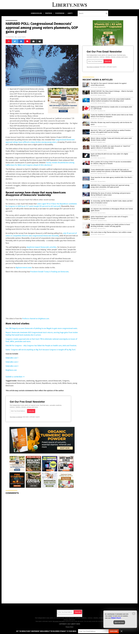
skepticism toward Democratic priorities (41, 247)
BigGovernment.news (24, 268)
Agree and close (119, 622)
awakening (30, 381)
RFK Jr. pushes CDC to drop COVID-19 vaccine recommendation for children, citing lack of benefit (111, 162)
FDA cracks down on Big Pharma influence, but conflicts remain (111, 232)
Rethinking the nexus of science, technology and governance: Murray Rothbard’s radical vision (111, 194)
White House (67, 383)
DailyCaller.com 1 (12, 358)
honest (38, 383)
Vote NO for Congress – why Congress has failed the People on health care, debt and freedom (41, 346)
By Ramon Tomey (102, 126)
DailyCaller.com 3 (12, 366)
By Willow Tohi (101, 87)
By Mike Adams (102, 95)
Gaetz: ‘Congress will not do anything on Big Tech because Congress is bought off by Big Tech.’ (41, 350)
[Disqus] (42, 521)
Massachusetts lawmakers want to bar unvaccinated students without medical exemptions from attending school (111, 100)
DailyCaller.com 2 (12, 362)
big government (41, 381)
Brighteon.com (11, 370)
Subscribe (114, 631)
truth (60, 383)
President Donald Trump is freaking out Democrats (49, 272)
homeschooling (36, 13)
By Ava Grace (101, 165)
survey (54, 383)
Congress (65, 381)
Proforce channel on (35, 319)
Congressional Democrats (15, 383)
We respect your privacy (59, 621)
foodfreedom (59, 13)
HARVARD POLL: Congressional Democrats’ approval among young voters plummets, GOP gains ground (110, 186)
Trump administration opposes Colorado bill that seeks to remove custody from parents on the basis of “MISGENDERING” (111, 170)
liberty (70, 13)
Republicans (46, 383)
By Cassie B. (101, 118)
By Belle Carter (102, 142)
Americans (21, 381)
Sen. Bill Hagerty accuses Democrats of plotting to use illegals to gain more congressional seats (41, 328)
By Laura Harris (102, 103)
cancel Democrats (54, 381)
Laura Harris (21, 37)
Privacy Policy (69, 627)
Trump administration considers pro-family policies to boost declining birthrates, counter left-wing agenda (110, 225)
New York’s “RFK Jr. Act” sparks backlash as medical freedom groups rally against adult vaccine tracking (111, 131)
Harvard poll (30, 383)
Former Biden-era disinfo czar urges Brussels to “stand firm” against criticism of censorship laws (110, 147)
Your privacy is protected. (16, 416)
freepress (48, 13)
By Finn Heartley (102, 205)
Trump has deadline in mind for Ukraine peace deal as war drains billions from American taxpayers (112, 115)
